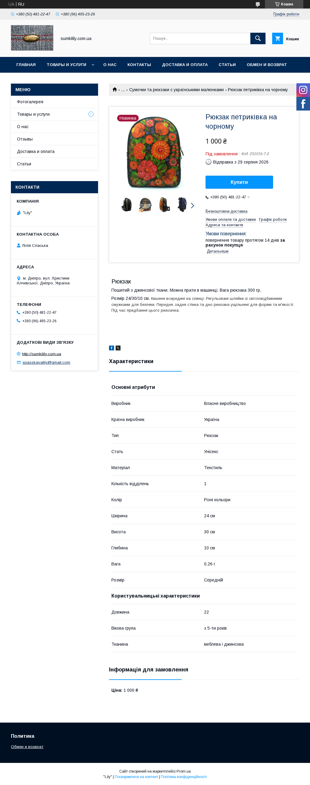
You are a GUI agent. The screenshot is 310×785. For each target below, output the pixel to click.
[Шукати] (257, 38)
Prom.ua (183, 771)
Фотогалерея (30, 101)
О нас (110, 64)
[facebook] (111, 348)
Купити (239, 182)
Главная (26, 64)
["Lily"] (32, 49)
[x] (118, 348)
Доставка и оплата (185, 64)
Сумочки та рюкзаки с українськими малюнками (176, 89)
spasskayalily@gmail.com (46, 362)
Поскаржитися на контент (136, 777)
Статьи (227, 64)
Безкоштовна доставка (226, 211)
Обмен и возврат (267, 64)
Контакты (139, 64)
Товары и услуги (66, 64)
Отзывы (25, 139)
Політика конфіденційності (184, 777)
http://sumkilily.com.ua (41, 353)
